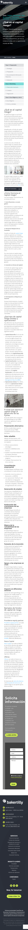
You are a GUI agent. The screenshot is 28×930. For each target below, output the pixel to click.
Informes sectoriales (14, 866)
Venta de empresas (14, 838)
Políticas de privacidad (10, 910)
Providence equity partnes (11, 623)
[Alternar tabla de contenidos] (18, 189)
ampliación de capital (14, 844)
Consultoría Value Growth (14, 850)
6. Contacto (8, 90)
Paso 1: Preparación (11, 65)
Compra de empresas (14, 840)
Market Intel (14, 852)
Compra (9, 15)
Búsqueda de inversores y (14, 842)
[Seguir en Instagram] (11, 885)
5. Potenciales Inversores (12, 87)
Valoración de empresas (14, 846)
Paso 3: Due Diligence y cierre (14, 97)
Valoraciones (17, 15)
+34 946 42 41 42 (10, 807)
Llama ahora (11, 735)
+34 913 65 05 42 (10, 814)
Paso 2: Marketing (10, 84)
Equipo (14, 879)
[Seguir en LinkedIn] (14, 885)
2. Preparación (9, 72)
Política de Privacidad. (16, 777)
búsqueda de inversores (13, 683)
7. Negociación (9, 93)
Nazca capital (7, 643)
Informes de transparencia (18, 915)
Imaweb (6, 638)
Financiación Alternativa (14, 848)
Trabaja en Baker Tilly (14, 896)
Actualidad (14, 863)
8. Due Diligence (10, 101)
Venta (4, 15)
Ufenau (6, 659)
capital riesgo (19, 233)
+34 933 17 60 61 (10, 822)
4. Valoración (9, 80)
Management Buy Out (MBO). (13, 380)
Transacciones (14, 868)
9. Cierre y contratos (11, 104)
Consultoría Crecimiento (17, 19)
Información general (8, 914)
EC (19, 185)
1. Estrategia (9, 68)
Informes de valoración (14, 872)
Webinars (14, 870)
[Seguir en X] (17, 885)
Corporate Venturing (14, 855)
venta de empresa (18, 681)
